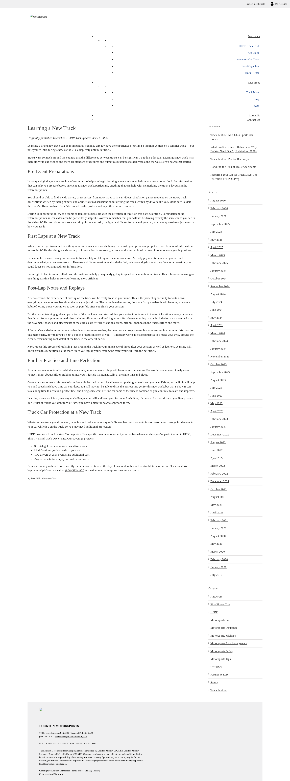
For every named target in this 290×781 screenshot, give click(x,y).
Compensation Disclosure (51, 774)
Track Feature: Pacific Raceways (229, 159)
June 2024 (216, 309)
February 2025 (219, 263)
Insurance (254, 36)
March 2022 (217, 465)
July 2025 (216, 231)
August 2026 (218, 200)
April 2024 (216, 325)
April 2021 (216, 512)
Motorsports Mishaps (223, 635)
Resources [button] (254, 82)
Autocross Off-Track (248, 59)
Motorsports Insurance (223, 627)
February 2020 (219, 559)
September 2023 (220, 372)
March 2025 (217, 255)
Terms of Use (77, 770)
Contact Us (253, 119)
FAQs (256, 105)
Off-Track (253, 52)
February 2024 (219, 341)
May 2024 (216, 317)
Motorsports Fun (220, 620)
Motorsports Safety (221, 651)
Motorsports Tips (49, 478)
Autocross (216, 596)
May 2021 (216, 504)
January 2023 (218, 426)
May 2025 (216, 239)
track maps (105, 197)
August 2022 (218, 442)
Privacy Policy (92, 770)
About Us (254, 115)
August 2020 (218, 536)
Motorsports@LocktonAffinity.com (71, 736)
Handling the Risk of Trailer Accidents (233, 166)
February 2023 (219, 419)
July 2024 (216, 302)
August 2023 (218, 380)
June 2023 (216, 395)
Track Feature (218, 690)
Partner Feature (219, 674)
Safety (214, 682)
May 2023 (216, 403)
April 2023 (216, 411)
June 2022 (216, 450)
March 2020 (217, 551)
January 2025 (218, 270)
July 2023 (216, 387)
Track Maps (252, 92)
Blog (256, 99)
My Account (281, 4)
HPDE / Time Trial (249, 46)
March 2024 (217, 333)
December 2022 (219, 434)
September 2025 (220, 224)
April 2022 (216, 458)
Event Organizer (250, 66)
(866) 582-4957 (74, 470)
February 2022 (219, 473)
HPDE (214, 612)
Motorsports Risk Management (228, 643)
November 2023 (220, 356)
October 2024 (218, 278)
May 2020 (216, 543)
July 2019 (216, 575)
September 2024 (220, 286)
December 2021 (219, 481)
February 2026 (219, 208)
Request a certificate (255, 4)
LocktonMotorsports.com (153, 466)
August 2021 (218, 497)
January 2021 (218, 528)
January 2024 (218, 348)
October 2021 (218, 489)
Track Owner (252, 72)
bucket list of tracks (39, 402)
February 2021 (219, 520)
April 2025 (216, 247)
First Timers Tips (220, 604)
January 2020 (218, 567)
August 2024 (218, 294)
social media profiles (84, 206)
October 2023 (218, 364)
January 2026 (218, 216)
